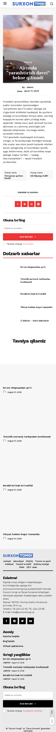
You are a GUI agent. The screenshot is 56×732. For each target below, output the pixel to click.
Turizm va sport (43, 561)
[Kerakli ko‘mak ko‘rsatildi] (10, 294)
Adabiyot (9, 564)
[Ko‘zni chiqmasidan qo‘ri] (10, 267)
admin (30, 87)
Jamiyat (7, 561)
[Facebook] (18, 204)
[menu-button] (5, 3)
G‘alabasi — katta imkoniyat (34, 320)
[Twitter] (25, 204)
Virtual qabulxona (13, 646)
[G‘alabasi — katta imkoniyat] (10, 320)
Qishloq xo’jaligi (41, 564)
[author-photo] (5, 392)
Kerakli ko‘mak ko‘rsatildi (33, 293)
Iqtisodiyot (18, 561)
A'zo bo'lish (28, 244)
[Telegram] (38, 204)
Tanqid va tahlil (23, 564)
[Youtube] (30, 621)
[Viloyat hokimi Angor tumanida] (10, 307)
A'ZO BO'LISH (26, 237)
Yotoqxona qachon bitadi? (13, 176)
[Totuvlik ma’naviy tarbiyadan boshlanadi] (10, 280)
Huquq (28, 62)
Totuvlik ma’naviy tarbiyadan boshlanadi (26, 436)
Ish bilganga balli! (39, 175)
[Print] (31, 204)
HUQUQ (29, 561)
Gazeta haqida (11, 636)
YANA (21, 567)
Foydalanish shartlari (32, 711)
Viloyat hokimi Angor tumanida (36, 307)
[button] (51, 4)
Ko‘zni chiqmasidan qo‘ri (32, 267)
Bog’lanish (8, 641)
